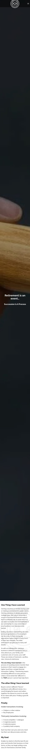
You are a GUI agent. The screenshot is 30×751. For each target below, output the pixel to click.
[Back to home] (15, 3)
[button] (28, 3)
